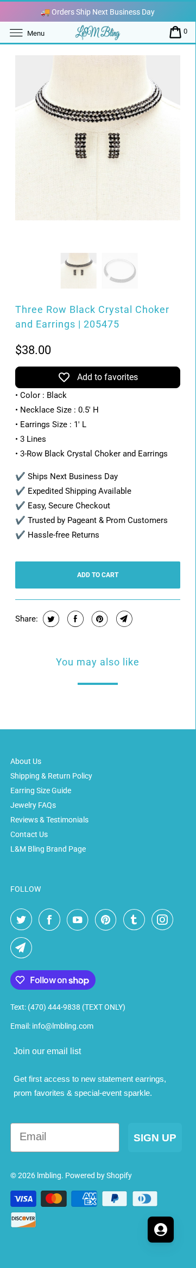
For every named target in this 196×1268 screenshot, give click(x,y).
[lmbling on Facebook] (52, 920)
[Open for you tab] (161, 1230)
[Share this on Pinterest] (98, 619)
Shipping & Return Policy (51, 776)
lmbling (49, 1175)
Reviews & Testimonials (49, 819)
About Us (25, 761)
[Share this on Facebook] (74, 619)
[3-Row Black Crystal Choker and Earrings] (98, 137)
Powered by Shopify (98, 1175)
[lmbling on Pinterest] (108, 920)
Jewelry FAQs (33, 805)
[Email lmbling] (23, 948)
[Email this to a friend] (122, 619)
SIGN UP (155, 1137)
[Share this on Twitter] (49, 619)
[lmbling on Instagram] (164, 920)
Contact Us (29, 834)
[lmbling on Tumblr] (136, 920)
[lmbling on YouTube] (80, 920)
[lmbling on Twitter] (23, 920)
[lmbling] (98, 32)
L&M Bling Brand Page (48, 849)
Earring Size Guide (40, 790)
